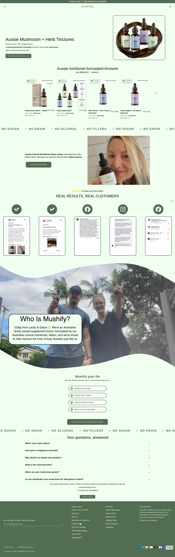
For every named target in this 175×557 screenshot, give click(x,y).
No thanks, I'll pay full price (87, 297)
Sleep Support (88, 294)
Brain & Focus (88, 280)
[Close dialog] (45, 3)
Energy (87, 284)
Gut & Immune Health (87, 289)
